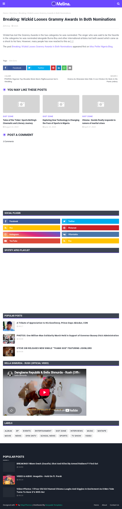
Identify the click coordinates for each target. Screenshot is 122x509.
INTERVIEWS (77, 431)
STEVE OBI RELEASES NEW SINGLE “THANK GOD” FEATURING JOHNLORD (54, 348)
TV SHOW (76, 436)
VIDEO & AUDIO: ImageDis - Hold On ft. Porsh (39, 476)
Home (5, 13)
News (18, 436)
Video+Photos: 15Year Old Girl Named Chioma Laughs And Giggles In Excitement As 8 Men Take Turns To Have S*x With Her (65, 490)
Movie (8, 436)
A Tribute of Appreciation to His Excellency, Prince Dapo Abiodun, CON (52, 323)
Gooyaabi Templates (53, 505)
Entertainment (43, 431)
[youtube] (31, 240)
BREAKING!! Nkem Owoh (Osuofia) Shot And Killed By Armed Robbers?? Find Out (57, 463)
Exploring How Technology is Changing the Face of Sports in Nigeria (61, 121)
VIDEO (88, 436)
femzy (7, 26)
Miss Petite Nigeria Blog (101, 46)
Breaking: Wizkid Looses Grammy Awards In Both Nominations (42, 46)
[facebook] (31, 221)
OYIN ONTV (31, 436)
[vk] (90, 234)
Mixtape (102, 431)
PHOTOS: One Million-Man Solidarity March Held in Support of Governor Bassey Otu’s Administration (68, 335)
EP (17, 431)
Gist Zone (13, 13)
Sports (63, 436)
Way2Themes (26, 505)
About (104, 505)
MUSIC (90, 431)
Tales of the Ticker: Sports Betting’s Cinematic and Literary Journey (19, 121)
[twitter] (90, 221)
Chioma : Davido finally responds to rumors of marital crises (99, 121)
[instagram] (31, 234)
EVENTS (27, 431)
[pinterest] (90, 227)
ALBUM (8, 431)
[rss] (31, 227)
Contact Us (114, 505)
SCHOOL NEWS (48, 436)
